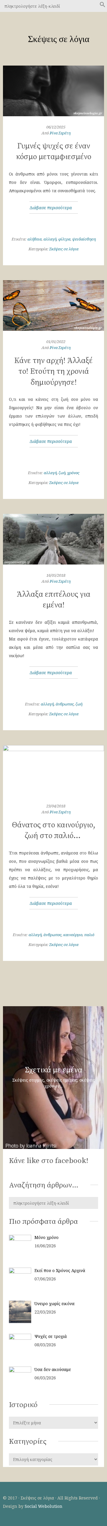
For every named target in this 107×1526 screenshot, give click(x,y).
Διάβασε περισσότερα (51, 207)
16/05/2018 (55, 575)
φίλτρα (64, 239)
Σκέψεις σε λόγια (63, 249)
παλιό (89, 934)
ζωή (62, 472)
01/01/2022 (55, 341)
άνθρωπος (65, 704)
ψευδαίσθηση (84, 239)
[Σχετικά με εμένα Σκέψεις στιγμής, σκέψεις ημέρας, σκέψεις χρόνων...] (53, 1148)
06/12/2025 (55, 127)
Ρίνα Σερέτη (60, 133)
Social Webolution (43, 1506)
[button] (103, 6)
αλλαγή (49, 239)
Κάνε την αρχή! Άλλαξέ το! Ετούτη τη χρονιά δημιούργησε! (53, 371)
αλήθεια (34, 239)
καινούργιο (72, 934)
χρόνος (73, 472)
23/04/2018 (55, 806)
